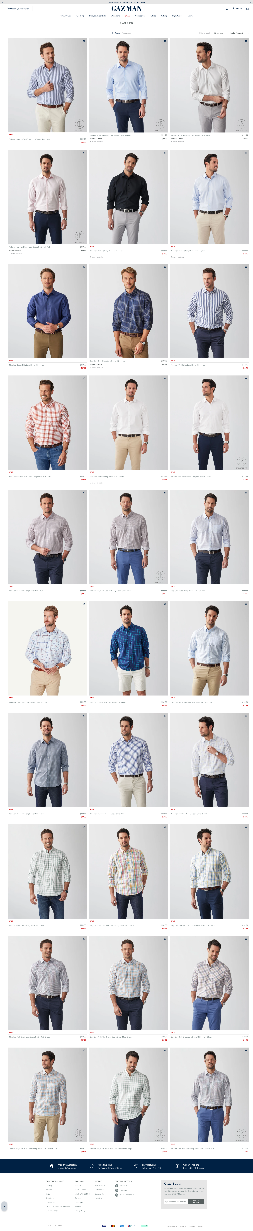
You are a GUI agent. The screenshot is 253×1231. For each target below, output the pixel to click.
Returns (49, 1189)
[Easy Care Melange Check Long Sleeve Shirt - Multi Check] (209, 871)
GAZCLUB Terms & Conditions (58, 1206)
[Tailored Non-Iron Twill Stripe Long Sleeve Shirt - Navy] (47, 85)
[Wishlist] (227, 8)
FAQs (48, 1194)
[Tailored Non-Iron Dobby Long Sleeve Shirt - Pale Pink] (47, 197)
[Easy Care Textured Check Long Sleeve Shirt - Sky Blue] (209, 648)
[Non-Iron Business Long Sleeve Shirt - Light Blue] (209, 197)
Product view (126, 33)
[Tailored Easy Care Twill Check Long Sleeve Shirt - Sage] (128, 1095)
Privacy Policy (80, 1211)
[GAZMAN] (126, 8)
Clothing (80, 15)
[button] (58, 1181)
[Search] (7, 8)
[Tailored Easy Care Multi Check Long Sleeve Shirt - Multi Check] (47, 1095)
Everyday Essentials (97, 15)
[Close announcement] (250, 2)
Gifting (164, 15)
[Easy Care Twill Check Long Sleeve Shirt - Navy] (128, 311)
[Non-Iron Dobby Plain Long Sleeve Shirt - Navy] (47, 311)
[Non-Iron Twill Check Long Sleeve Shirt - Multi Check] (47, 983)
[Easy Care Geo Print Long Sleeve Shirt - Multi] (47, 537)
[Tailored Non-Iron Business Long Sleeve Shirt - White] (209, 422)
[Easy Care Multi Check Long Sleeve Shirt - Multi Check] (128, 983)
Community (99, 1194)
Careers (78, 1198)
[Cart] (247, 8)
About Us (78, 1185)
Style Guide (177, 15)
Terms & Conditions (187, 1226)
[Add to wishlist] (84, 41)
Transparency (100, 1185)
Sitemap (78, 1206)
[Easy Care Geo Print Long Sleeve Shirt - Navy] (47, 760)
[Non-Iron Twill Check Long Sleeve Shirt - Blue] (128, 760)
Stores (190, 15)
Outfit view (116, 33)
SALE (127, 15)
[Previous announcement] (3, 2)
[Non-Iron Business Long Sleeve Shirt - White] (128, 422)
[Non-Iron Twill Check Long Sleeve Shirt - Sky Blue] (209, 760)
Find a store (196, 1201)
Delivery (49, 1185)
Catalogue (79, 1202)
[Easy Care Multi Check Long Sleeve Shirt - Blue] (128, 648)
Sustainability (99, 1189)
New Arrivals (65, 15)
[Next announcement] (246, 2)
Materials (98, 1198)
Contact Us (50, 1202)
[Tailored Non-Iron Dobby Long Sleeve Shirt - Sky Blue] (128, 85)
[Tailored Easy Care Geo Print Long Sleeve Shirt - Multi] (128, 537)
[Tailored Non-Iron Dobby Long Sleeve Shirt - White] (209, 85)
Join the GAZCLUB (82, 1194)
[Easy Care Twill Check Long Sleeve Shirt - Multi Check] (209, 983)
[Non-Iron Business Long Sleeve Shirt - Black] (128, 197)
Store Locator (80, 1189)
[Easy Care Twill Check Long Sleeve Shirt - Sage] (47, 871)
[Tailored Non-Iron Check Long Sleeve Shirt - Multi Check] (209, 1095)
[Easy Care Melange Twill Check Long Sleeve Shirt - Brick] (47, 422)
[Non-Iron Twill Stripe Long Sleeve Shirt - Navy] (209, 311)
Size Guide (50, 1198)
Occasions (115, 15)
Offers (153, 15)
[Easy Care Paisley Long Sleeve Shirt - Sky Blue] (209, 537)
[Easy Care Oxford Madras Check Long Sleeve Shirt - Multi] (128, 871)
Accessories (140, 15)
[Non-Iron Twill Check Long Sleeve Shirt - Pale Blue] (47, 648)
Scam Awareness (52, 1211)
